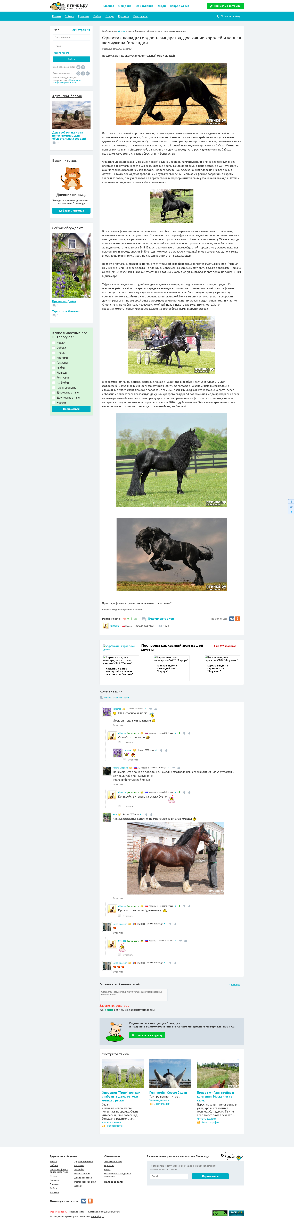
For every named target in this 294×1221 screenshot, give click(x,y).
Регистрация (80, 29)
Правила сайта (76, 1211)
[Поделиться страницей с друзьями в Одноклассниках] (237, 618)
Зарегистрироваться (114, 1005)
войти (109, 1009)
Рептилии (79, 1165)
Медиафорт (97, 1216)
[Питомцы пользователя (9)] (142, 733)
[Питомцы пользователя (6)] (123, 709)
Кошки (56, 16)
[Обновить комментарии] (291, 507)
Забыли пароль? (62, 53)
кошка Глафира (120, 768)
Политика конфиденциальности (103, 1211)
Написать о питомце (227, 5)
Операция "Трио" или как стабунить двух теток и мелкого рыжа (121, 1096)
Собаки (69, 16)
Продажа (109, 1165)
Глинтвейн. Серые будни (168, 1092)
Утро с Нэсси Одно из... (66, 311)
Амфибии (79, 1169)
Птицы (109, 16)
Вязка (107, 1169)
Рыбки (97, 16)
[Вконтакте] (78, 67)
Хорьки (78, 1186)
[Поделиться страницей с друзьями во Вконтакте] (231, 618)
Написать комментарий (116, 697)
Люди (162, 5)
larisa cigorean (120, 924)
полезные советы (122, 49)
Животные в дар (113, 1161)
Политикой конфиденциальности (67, 81)
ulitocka (121, 31)
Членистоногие (82, 1173)
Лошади (139, 31)
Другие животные (83, 1161)
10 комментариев (160, 618)
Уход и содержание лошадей (170, 31)
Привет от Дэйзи (64, 301)
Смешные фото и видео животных (59, 1170)
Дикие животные (83, 1177)
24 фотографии (210, 1122)
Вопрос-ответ (180, 5)
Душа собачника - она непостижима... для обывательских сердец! (69, 135)
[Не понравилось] (125, 618)
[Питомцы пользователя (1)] (129, 924)
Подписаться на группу (147, 1035)
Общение (125, 5)
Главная (108, 5)
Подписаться (71, 408)
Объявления (144, 5)
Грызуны (83, 16)
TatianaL (117, 709)
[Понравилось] (135, 618)
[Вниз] (291, 512)
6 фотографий (114, 1125)
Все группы (140, 16)
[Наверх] (291, 501)
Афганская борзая (67, 96)
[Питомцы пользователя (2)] (130, 767)
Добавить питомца (71, 210)
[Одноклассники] (83, 67)
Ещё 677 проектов (225, 646)
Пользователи (113, 1181)
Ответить (118, 725)
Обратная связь (58, 1211)
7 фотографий (162, 1103)
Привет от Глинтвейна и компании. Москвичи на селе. (215, 1096)
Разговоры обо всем (85, 1182)
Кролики (123, 16)
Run (115, 814)
